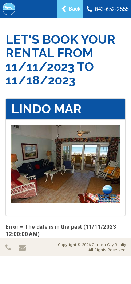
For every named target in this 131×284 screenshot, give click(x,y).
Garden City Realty (109, 244)
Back (73, 8)
